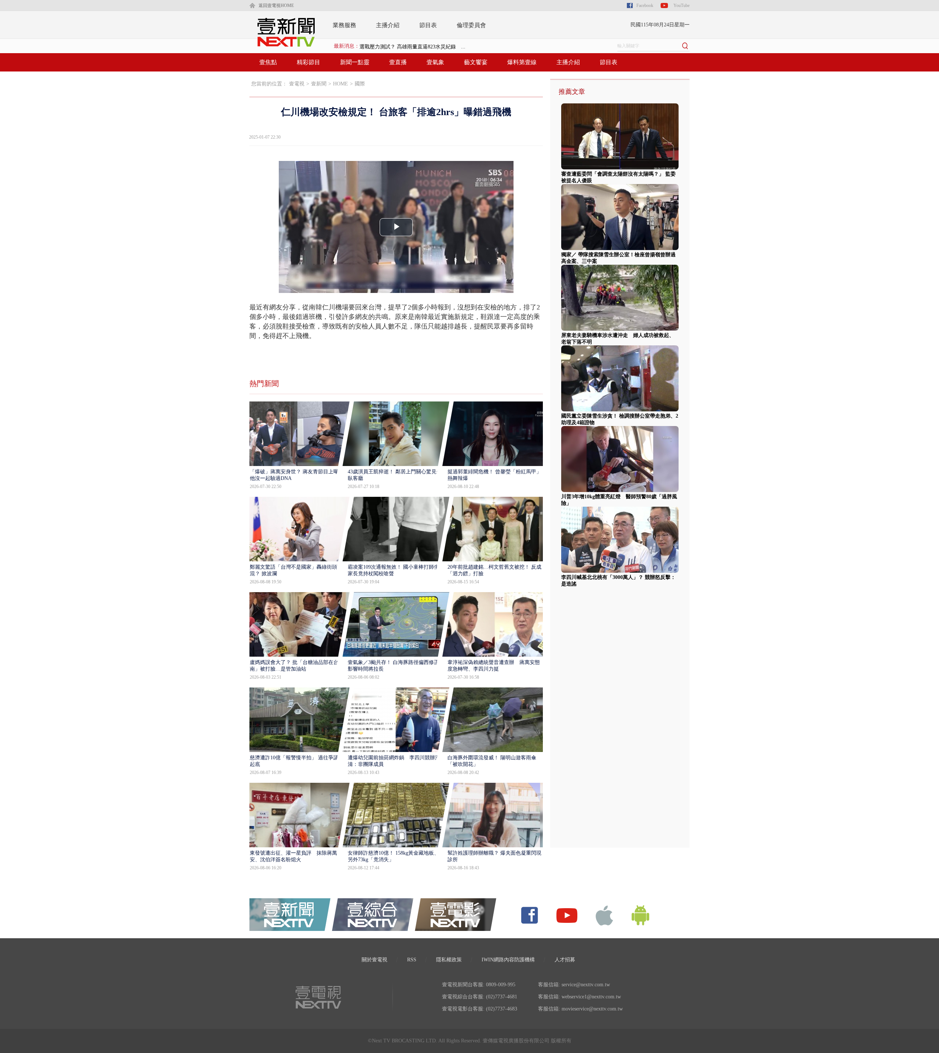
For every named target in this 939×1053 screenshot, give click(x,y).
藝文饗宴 (475, 62)
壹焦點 (268, 62)
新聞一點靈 (354, 62)
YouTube (681, 5)
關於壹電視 (374, 959)
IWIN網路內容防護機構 (508, 959)
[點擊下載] (604, 915)
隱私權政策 (449, 959)
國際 (360, 84)
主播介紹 (387, 25)
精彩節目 (308, 62)
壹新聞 (318, 84)
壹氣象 (435, 62)
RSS (411, 959)
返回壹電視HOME (276, 5)
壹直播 (398, 62)
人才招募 (565, 959)
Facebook (644, 5)
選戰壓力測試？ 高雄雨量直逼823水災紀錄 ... (412, 46)
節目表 (428, 25)
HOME (340, 84)
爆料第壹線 (522, 62)
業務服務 (344, 25)
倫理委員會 (471, 25)
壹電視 (296, 84)
